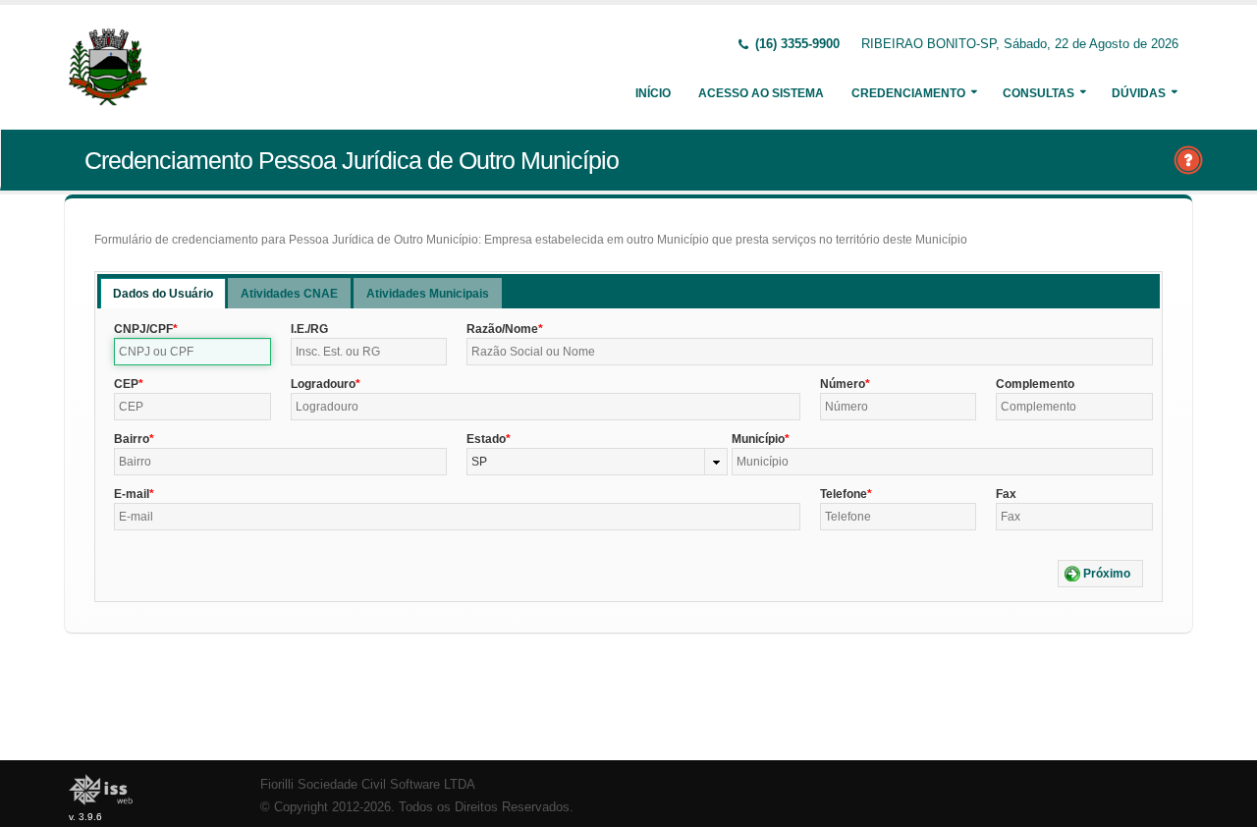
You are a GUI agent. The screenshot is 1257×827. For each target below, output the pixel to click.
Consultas (1038, 93)
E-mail (131, 494)
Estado (486, 439)
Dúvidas (1139, 93)
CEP (126, 384)
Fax (1006, 494)
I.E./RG (309, 329)
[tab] (163, 293)
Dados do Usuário (163, 294)
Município (758, 439)
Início (653, 93)
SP (479, 462)
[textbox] (192, 351)
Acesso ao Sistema (761, 93)
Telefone (843, 494)
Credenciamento (908, 93)
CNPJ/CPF (143, 329)
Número (842, 384)
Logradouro (323, 384)
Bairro (131, 439)
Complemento (1035, 384)
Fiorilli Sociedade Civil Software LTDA (367, 785)
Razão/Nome (502, 329)
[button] (1100, 573)
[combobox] (596, 461)
